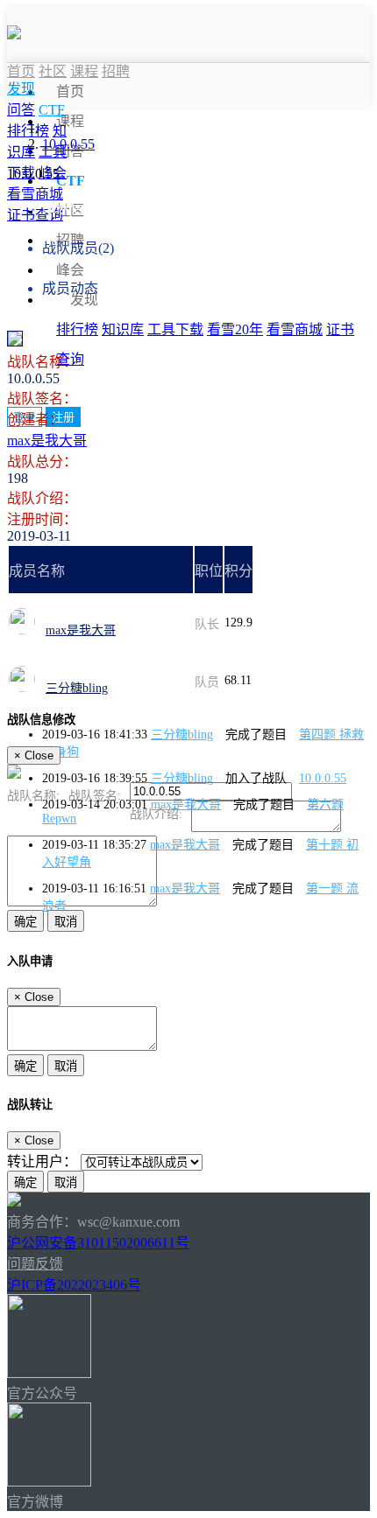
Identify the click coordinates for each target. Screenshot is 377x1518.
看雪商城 (295, 329)
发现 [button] (84, 299)
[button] (21, 89)
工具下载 (175, 329)
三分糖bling (77, 688)
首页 (70, 91)
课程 (70, 121)
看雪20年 (235, 329)
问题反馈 (35, 1263)
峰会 (70, 269)
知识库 (123, 329)
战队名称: (33, 795)
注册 (63, 416)
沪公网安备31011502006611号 (98, 1242)
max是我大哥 (47, 440)
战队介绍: (156, 814)
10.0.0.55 (68, 143)
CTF (70, 180)
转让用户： (42, 1161)
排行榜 (77, 329)
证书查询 (35, 214)
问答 (21, 109)
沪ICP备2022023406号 (74, 1284)
